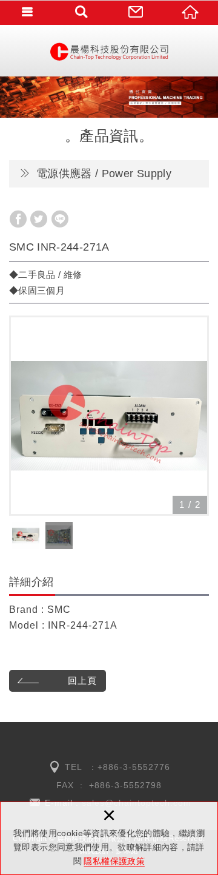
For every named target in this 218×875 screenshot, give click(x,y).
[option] (109, 415)
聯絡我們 (136, 12)
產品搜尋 (81, 12)
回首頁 (191, 12)
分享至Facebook (18, 219)
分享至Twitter (39, 219)
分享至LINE (60, 219)
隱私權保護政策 (114, 861)
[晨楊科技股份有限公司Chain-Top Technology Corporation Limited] (109, 50)
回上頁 (82, 680)
